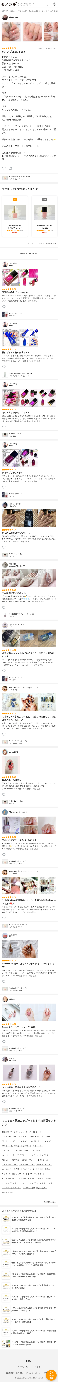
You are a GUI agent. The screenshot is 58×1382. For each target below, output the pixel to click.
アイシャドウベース (22, 1151)
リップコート (39, 1174)
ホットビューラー (9, 1155)
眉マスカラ (16, 1160)
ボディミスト (41, 1188)
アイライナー (38, 1146)
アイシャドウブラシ (10, 1183)
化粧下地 (5, 1132)
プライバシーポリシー (33, 1373)
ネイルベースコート (27, 1165)
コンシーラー (37, 1132)
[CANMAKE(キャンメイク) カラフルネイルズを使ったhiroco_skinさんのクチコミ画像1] (11, 31)
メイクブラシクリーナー (11, 1188)
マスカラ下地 (7, 1146)
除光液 (16, 1169)
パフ (14, 1178)
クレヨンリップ (15, 1174)
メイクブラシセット (44, 1178)
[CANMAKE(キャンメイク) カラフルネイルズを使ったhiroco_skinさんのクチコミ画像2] (32, 31)
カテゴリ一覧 (23, 1367)
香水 (12, 1192)
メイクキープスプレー (26, 1178)
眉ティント (6, 1160)
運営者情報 (10, 1373)
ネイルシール (43, 1160)
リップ (4, 1174)
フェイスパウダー (9, 1136)
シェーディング (34, 1136)
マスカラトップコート (22, 1146)
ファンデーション (17, 1132)
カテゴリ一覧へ (50, 1202)
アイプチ (20, 1155)
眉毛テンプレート (29, 1160)
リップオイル (27, 1174)
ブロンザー (45, 1136)
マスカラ (48, 1141)
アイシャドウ (7, 1151)
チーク (28, 1132)
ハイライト (21, 1136)
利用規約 (19, 1373)
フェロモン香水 (29, 1188)
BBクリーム (6, 1141)
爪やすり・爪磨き (43, 1169)
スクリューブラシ (47, 1183)
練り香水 (5, 1192)
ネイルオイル (7, 1169)
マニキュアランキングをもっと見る (42, 243)
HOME (29, 1361)
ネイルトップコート (10, 1165)
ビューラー (6, 1178)
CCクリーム (17, 1141)
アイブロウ (35, 1151)
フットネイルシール (44, 1165)
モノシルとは (35, 1367)
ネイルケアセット (28, 1169)
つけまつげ (30, 1155)
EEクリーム (38, 1141)
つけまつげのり (42, 1155)
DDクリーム (28, 1141)
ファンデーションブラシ (28, 1183)
